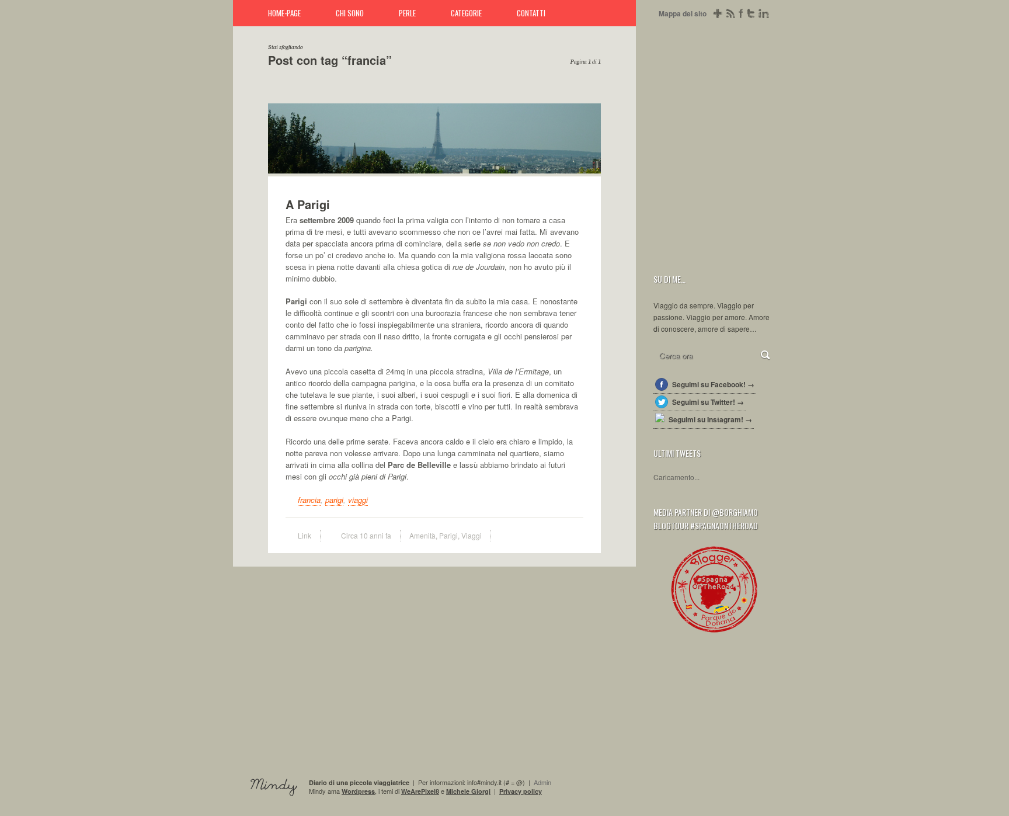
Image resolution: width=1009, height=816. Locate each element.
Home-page (284, 13)
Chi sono (350, 13)
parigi (334, 499)
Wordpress (358, 791)
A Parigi (586, 159)
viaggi (358, 499)
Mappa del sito (683, 13)
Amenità (422, 535)
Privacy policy (520, 791)
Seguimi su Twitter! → (708, 402)
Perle (407, 13)
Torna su (990, 796)
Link (304, 535)
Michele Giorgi (468, 791)
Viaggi (471, 535)
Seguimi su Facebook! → (713, 384)
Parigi (448, 535)
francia (309, 499)
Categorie (466, 13)
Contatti (531, 13)
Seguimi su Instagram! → (710, 419)
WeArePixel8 (420, 791)
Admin (542, 782)
